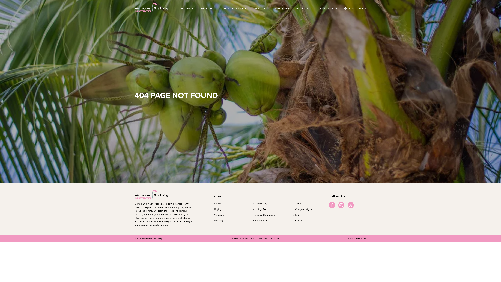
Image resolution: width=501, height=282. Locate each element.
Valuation (219, 215)
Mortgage (219, 220)
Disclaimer (274, 238)
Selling (217, 203)
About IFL (300, 203)
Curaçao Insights (303, 209)
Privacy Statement (259, 238)
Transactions (261, 220)
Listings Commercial (265, 215)
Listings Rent (261, 209)
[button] (186, 8)
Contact (299, 220)
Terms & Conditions (239, 238)
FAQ (297, 215)
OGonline (362, 238)
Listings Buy (261, 203)
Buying (217, 209)
